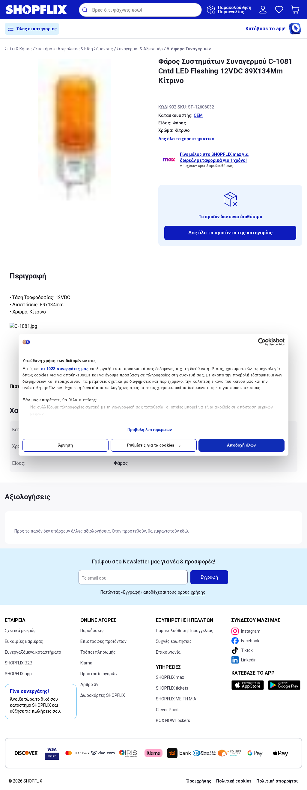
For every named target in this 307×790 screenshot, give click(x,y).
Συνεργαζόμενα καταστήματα (33, 652)
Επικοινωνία (168, 652)
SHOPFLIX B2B (18, 663)
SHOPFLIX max (170, 677)
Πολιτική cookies (234, 781)
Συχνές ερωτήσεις (174, 641)
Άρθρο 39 (89, 684)
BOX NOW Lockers (173, 720)
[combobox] (140, 10)
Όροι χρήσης (198, 781)
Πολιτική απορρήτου (277, 781)
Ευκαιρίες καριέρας (24, 641)
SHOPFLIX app (18, 673)
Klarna (86, 663)
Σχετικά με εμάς (20, 630)
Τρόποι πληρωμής (98, 652)
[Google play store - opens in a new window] (284, 685)
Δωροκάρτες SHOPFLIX (102, 695)
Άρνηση (65, 445)
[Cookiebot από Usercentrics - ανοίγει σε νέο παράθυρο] (258, 342)
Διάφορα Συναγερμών (188, 48)
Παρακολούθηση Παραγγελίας (184, 630)
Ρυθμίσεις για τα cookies (150, 445)
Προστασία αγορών (99, 673)
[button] (296, 9)
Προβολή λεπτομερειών (149, 429)
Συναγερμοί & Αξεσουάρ (140, 48)
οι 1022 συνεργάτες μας (64, 369)
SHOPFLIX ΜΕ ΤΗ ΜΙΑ (176, 698)
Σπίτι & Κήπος (18, 48)
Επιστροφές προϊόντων (103, 641)
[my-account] (262, 9)
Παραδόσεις (92, 630)
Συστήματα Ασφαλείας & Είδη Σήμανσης (74, 48)
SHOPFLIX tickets (172, 688)
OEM (198, 115)
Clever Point (167, 709)
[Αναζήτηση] (85, 9)
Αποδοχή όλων (241, 445)
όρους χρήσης (191, 592)
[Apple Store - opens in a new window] (248, 685)
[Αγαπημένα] (279, 9)
